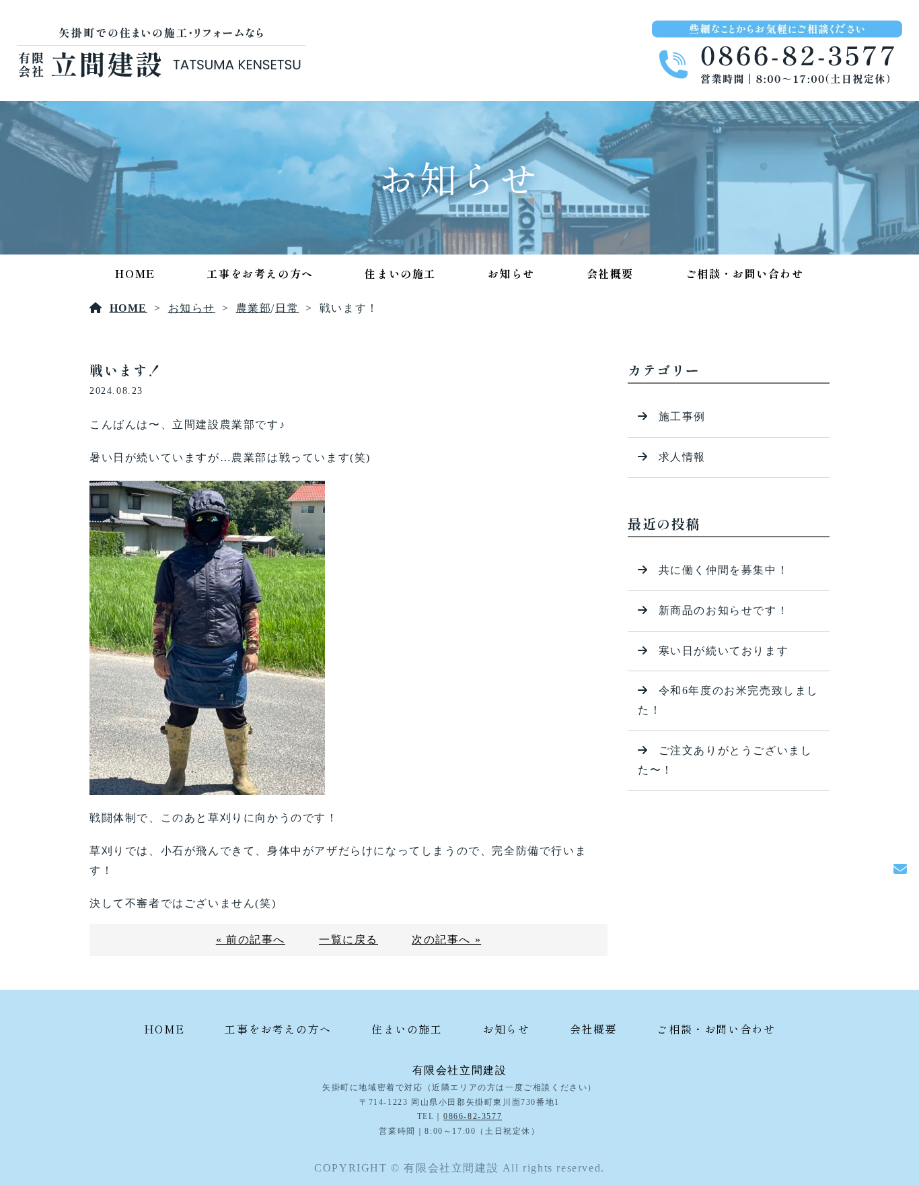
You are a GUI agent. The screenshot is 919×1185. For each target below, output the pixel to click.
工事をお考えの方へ (260, 273)
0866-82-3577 (472, 1116)
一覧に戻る (348, 939)
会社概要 (610, 273)
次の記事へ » (446, 939)
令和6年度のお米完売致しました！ (728, 700)
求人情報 (682, 457)
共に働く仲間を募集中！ (724, 570)
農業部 (254, 308)
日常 (287, 308)
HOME (135, 273)
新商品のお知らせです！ (724, 610)
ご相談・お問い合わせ (745, 273)
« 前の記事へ (250, 939)
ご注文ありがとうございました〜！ (725, 760)
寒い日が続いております (724, 650)
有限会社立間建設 (459, 1070)
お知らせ (511, 273)
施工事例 (682, 416)
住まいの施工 (400, 273)
